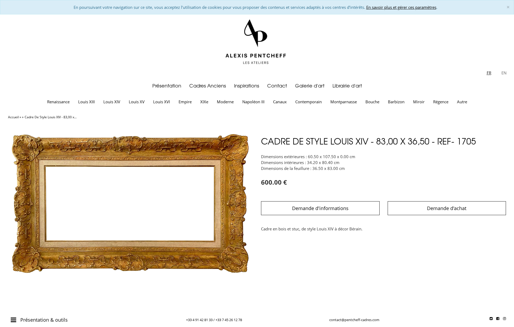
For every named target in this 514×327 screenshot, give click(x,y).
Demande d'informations (320, 208)
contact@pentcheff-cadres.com (354, 319)
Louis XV (137, 101)
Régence (440, 101)
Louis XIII (86, 101)
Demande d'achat (446, 208)
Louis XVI (161, 101)
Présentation (166, 85)
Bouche (372, 101)
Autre (462, 101)
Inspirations (246, 85)
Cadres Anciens (207, 85)
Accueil (13, 117)
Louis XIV (111, 101)
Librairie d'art (347, 85)
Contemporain (308, 101)
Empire (185, 101)
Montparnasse (343, 101)
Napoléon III (253, 101)
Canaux (280, 101)
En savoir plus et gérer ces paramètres (401, 7)
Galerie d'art (309, 85)
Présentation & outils (43, 320)
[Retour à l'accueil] (257, 40)
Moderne (225, 101)
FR (489, 72)
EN (504, 72)
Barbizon (396, 101)
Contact (277, 85)
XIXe (204, 101)
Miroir (419, 101)
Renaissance (58, 101)
